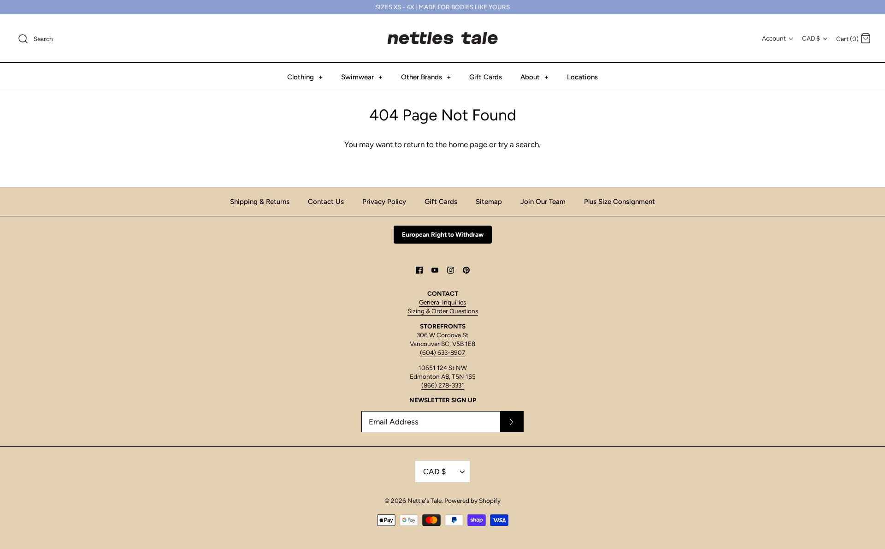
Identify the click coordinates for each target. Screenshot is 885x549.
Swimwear (362, 77)
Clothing (305, 77)
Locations (582, 77)
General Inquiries (442, 302)
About (534, 77)
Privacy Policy (384, 201)
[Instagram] (450, 270)
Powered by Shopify (472, 500)
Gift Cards (485, 77)
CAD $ (811, 38)
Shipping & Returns (259, 201)
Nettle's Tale (424, 500)
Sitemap (489, 201)
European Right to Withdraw (443, 234)
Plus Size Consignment (619, 201)
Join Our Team (543, 201)
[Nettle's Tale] (442, 38)
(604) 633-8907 (442, 352)
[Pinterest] (466, 270)
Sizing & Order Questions (442, 311)
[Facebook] (419, 270)
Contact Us (326, 201)
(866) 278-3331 (442, 385)
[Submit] (511, 422)
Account (774, 38)
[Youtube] (434, 270)
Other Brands (426, 77)
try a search (518, 144)
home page (467, 144)
